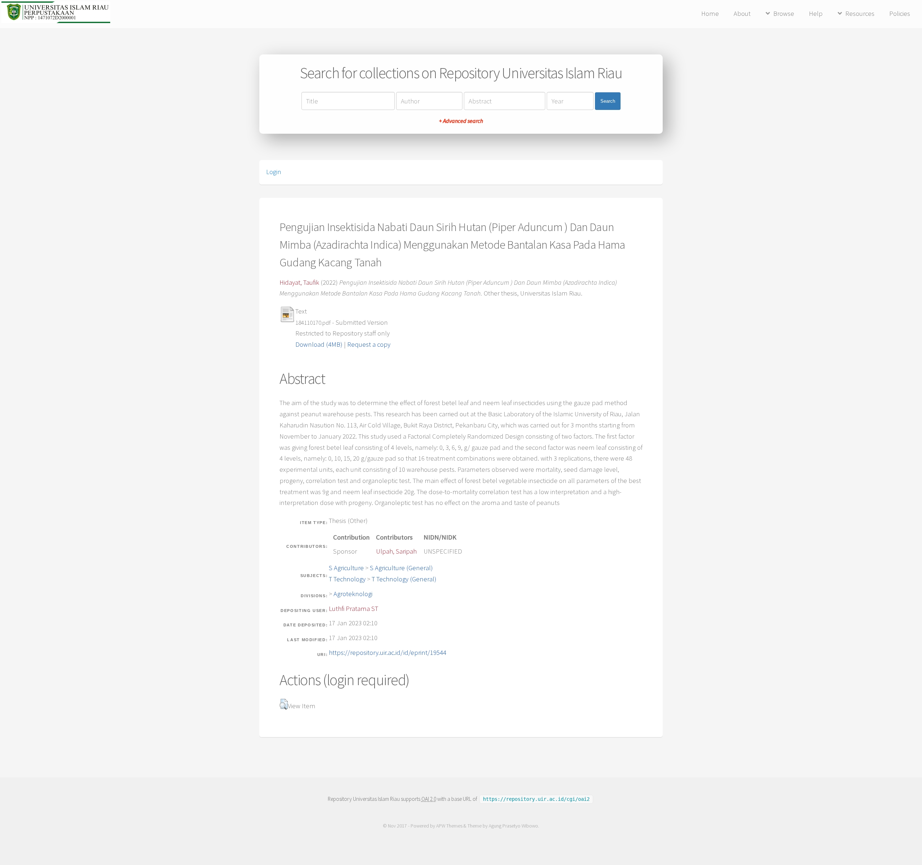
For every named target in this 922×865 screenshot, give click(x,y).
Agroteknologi (353, 594)
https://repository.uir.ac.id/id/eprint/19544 (387, 652)
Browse (783, 13)
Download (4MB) (319, 344)
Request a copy (368, 344)
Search (607, 101)
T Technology (347, 579)
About (742, 13)
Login (273, 172)
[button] (283, 704)
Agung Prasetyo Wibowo (513, 826)
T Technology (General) (404, 579)
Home (710, 13)
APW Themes (449, 826)
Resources (859, 13)
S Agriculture (346, 568)
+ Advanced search (461, 120)
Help (816, 13)
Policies (899, 13)
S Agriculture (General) (401, 568)
